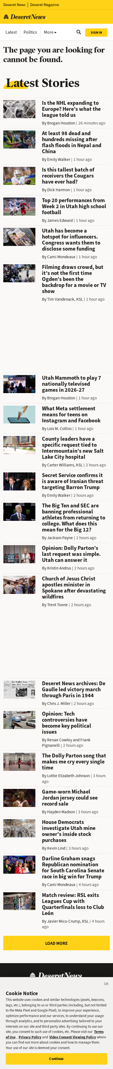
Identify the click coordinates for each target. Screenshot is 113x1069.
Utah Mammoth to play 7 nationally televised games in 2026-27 (71, 384)
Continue (56, 1058)
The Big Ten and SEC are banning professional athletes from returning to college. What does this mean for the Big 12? (73, 517)
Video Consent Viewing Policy (72, 1037)
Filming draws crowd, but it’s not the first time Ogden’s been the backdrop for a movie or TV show (74, 279)
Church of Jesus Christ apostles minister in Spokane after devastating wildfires (74, 587)
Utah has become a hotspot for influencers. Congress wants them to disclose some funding (71, 239)
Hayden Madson (61, 812)
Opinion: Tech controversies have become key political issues (66, 723)
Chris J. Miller (58, 703)
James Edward (60, 220)
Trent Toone (57, 605)
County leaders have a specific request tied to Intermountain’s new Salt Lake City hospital (73, 448)
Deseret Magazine (44, 4)
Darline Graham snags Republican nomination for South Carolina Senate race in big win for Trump (73, 867)
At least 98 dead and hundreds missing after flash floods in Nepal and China (71, 142)
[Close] (106, 985)
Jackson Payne (60, 538)
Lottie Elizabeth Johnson (68, 775)
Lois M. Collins (59, 428)
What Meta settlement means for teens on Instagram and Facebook (71, 414)
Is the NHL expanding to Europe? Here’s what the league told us (71, 109)
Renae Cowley (59, 740)
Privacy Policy (30, 1037)
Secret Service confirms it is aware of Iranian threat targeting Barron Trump (72, 481)
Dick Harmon (58, 190)
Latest (11, 32)
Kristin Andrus (59, 568)
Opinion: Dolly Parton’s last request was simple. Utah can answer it (71, 554)
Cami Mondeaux (61, 257)
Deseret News (14, 4)
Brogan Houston (61, 123)
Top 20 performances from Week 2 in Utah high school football (74, 206)
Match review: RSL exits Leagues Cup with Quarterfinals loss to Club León (73, 904)
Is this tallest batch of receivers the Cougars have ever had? (68, 175)
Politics (30, 32)
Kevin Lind (56, 848)
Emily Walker (58, 159)
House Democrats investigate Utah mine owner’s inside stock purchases (68, 831)
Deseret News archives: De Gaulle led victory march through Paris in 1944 (73, 689)
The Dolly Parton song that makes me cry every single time (74, 761)
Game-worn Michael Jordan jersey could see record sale (70, 797)
